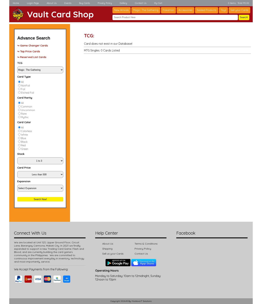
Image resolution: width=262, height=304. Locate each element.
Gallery (123, 3)
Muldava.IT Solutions (141, 301)
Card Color (24, 122)
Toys (223, 10)
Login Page (33, 3)
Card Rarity (24, 97)
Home (16, 3)
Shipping (107, 248)
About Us (51, 3)
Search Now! (40, 199)
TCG (19, 63)
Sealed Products (206, 10)
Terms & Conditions (146, 243)
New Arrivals (121, 10)
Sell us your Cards (113, 253)
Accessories (185, 10)
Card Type (24, 76)
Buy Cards (84, 3)
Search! (244, 17)
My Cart (158, 3)
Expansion (23, 181)
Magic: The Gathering (145, 10)
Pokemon (168, 10)
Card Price (24, 167)
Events (67, 3)
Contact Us (140, 3)
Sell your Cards (239, 10)
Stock (20, 154)
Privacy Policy (105, 3)
